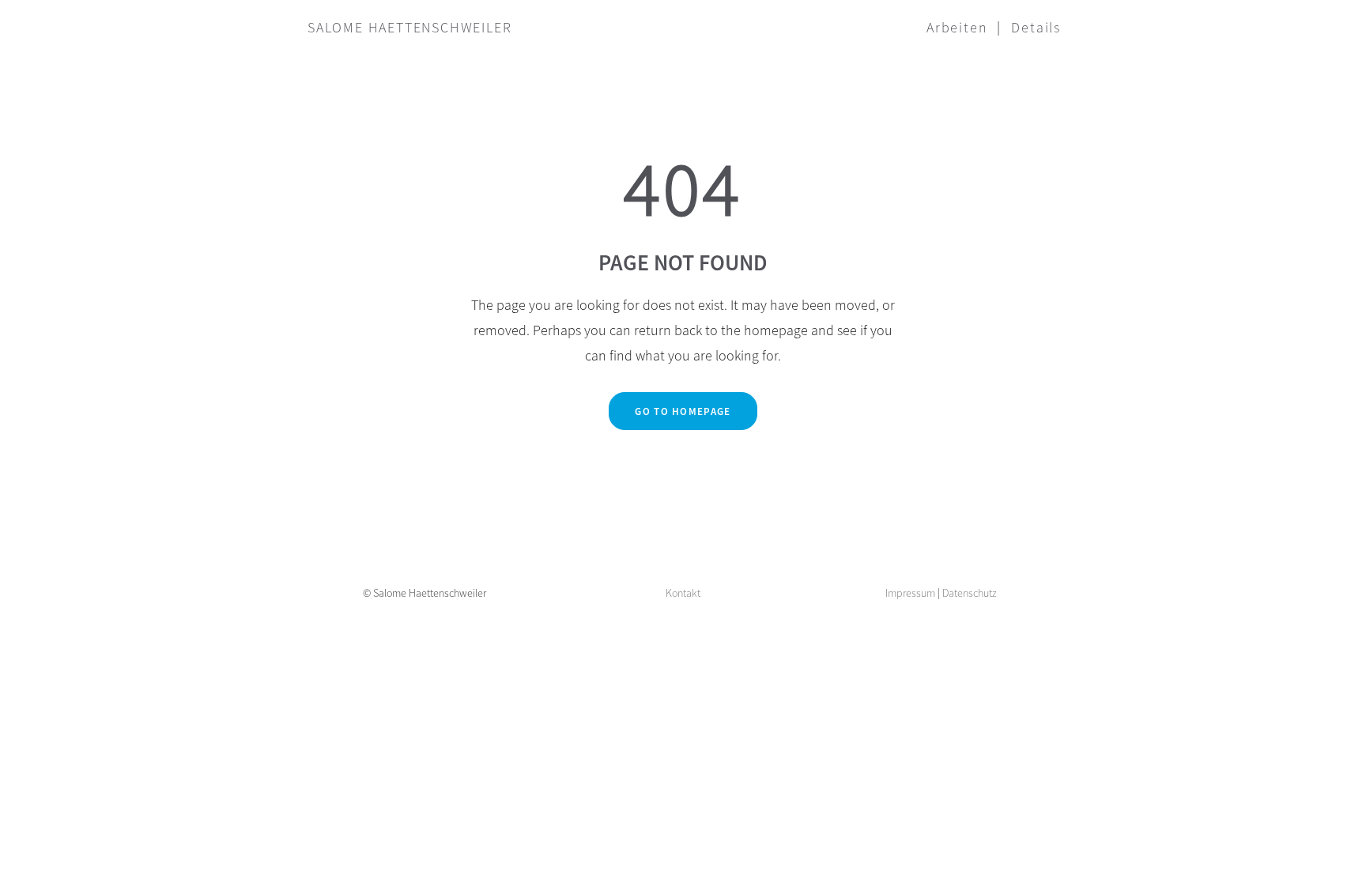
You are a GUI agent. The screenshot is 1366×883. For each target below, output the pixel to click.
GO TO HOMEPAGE (682, 411)
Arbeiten (956, 27)
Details (1036, 27)
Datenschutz (969, 593)
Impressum (910, 593)
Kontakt (683, 593)
